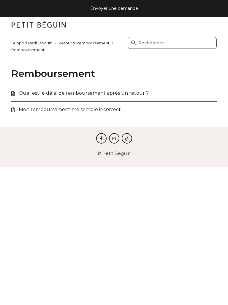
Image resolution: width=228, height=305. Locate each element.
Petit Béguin (116, 153)
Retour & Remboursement (84, 43)
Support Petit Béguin (31, 43)
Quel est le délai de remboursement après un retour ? (84, 93)
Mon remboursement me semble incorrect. (70, 109)
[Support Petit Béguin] (38, 24)
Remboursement (28, 49)
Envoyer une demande (114, 8)
